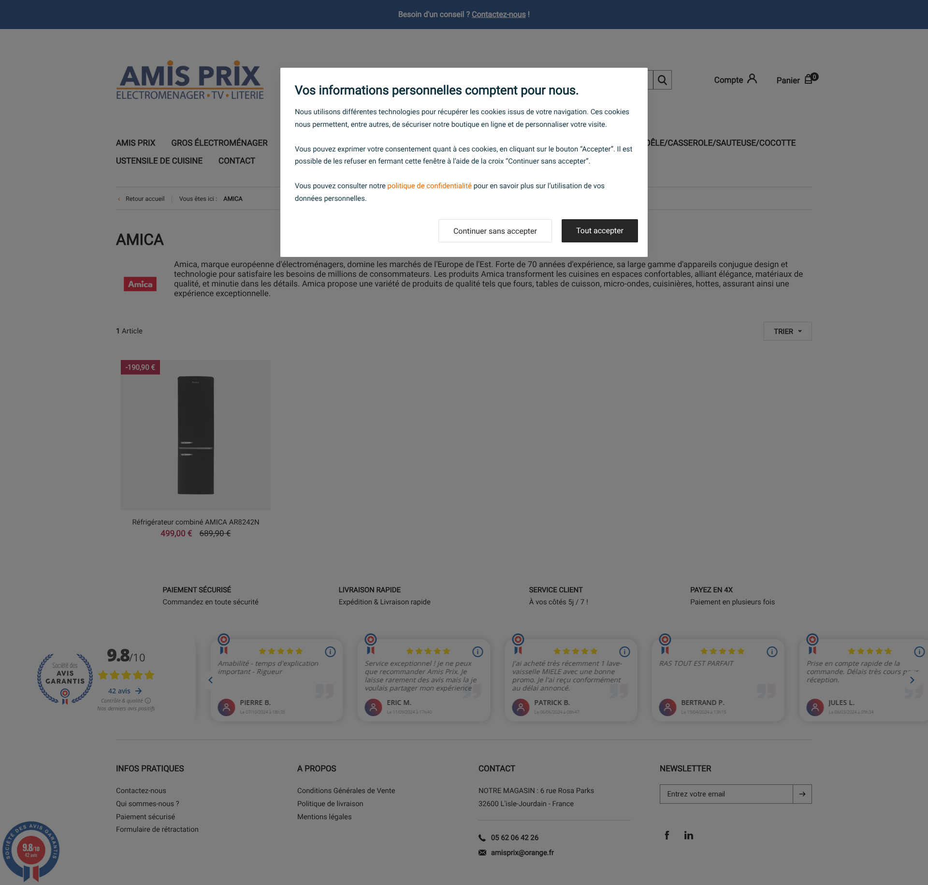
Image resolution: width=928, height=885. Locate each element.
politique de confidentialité (430, 185)
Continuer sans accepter (495, 231)
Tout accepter (600, 230)
